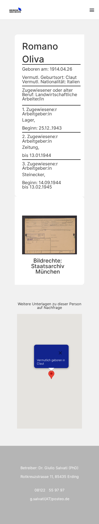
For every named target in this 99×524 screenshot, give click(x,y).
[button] (92, 10)
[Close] (60, 352)
